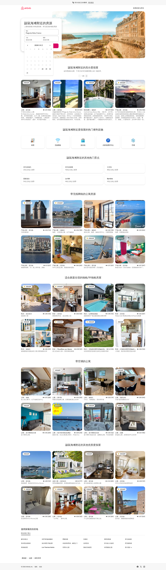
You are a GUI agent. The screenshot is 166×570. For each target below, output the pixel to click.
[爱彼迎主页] (26, 8)
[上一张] (79, 76)
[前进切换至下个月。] (49, 45)
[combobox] (41, 33)
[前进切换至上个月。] (27, 45)
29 (46, 69)
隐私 (36, 567)
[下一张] (86, 76)
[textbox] (33, 40)
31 (27, 73)
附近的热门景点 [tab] (26, 533)
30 (50, 69)
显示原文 (91, 2)
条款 (40, 567)
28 (42, 69)
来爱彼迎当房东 (138, 8)
